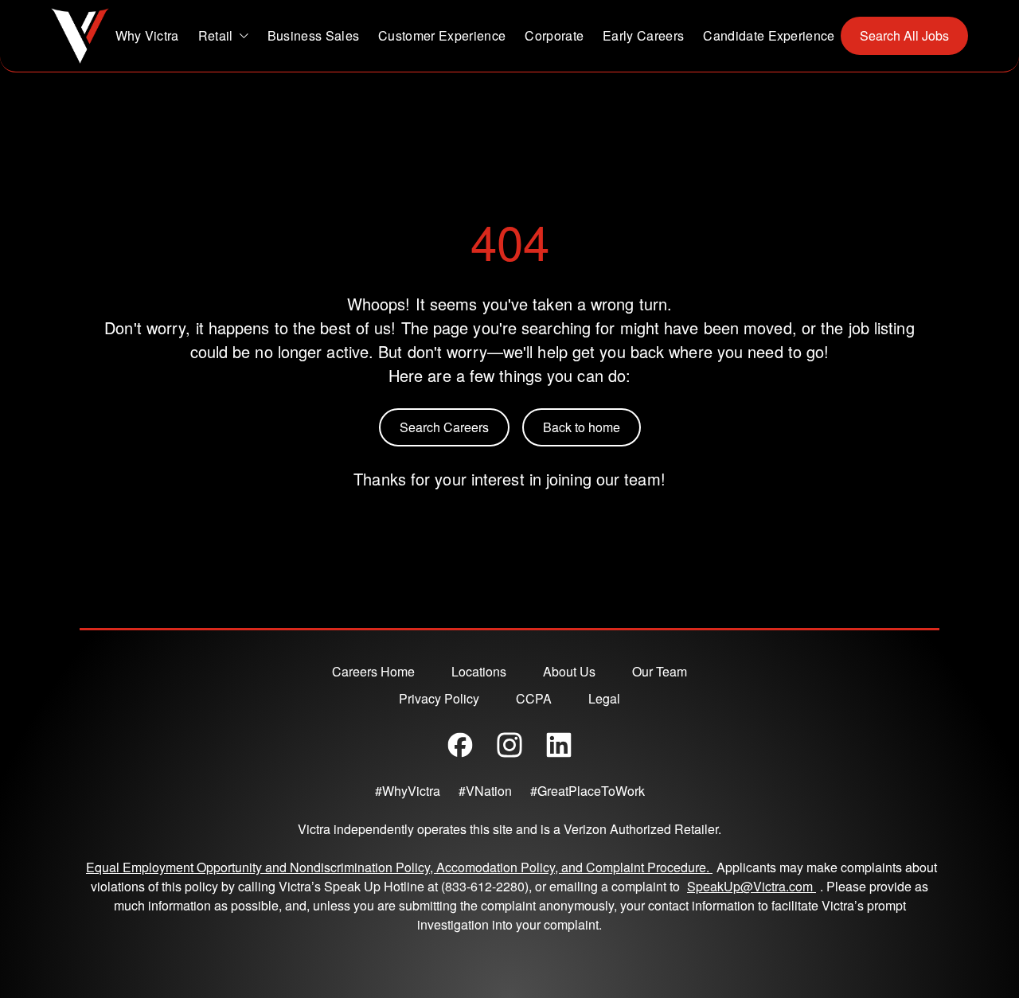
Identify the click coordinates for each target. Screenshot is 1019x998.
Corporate (554, 35)
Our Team (659, 671)
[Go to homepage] (80, 36)
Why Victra (147, 35)
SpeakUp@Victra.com (753, 886)
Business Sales (313, 35)
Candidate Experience (768, 35)
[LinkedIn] (559, 745)
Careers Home (373, 671)
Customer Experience (442, 35)
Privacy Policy (439, 698)
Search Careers (444, 427)
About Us (569, 671)
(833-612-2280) (485, 886)
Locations (478, 671)
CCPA (534, 698)
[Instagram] (509, 745)
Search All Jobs (904, 35)
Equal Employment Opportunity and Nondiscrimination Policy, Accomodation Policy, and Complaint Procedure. (399, 867)
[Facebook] (460, 745)
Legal (604, 698)
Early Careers (643, 35)
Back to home (581, 427)
